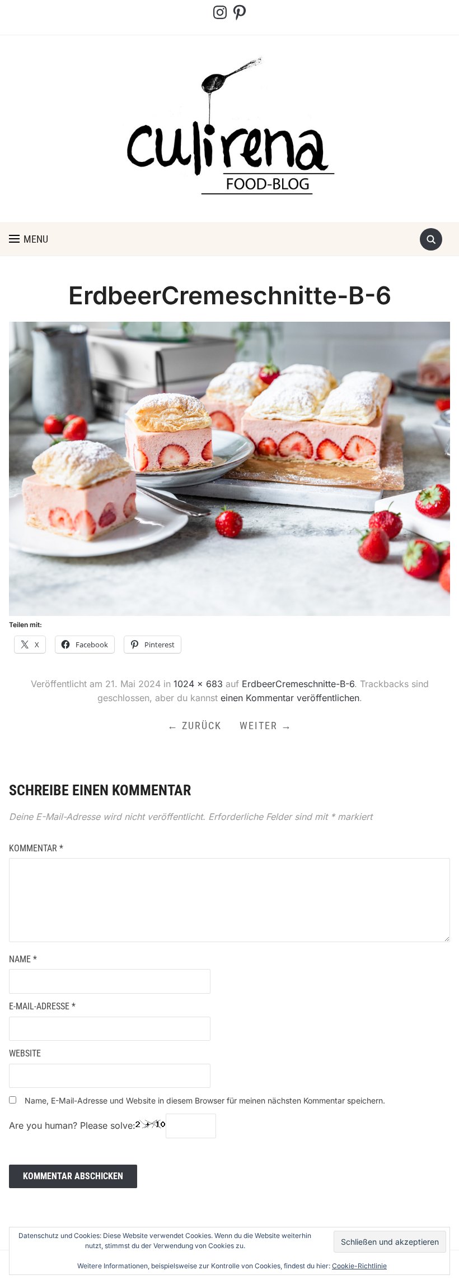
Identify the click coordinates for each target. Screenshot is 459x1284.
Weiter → (266, 725)
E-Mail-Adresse (42, 1006)
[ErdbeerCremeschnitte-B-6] (229, 468)
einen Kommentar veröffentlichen (290, 697)
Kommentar (36, 848)
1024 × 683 (198, 683)
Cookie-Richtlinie (359, 1266)
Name (23, 959)
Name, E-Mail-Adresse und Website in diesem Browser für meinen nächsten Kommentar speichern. (205, 1100)
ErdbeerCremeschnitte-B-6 (298, 683)
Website (25, 1053)
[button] (28, 239)
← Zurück (194, 725)
